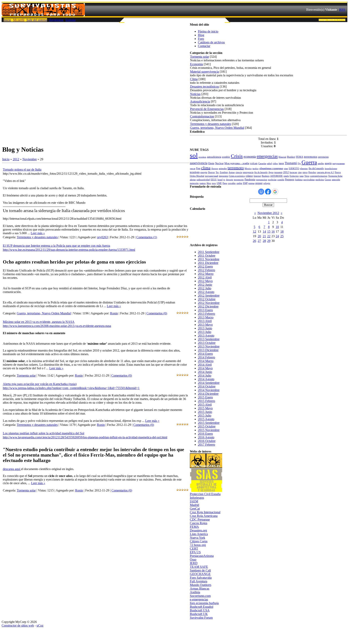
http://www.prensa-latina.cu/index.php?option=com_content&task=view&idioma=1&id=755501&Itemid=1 (71, 388)
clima (205, 168)
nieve (305, 172)
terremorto (239, 180)
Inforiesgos (197, 497)
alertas (193, 180)
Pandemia (250, 179)
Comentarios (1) (146, 237)
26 (254, 241)
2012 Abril (205, 277)
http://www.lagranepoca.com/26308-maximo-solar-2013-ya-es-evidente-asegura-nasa (57, 326)
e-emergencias (199, 599)
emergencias (267, 156)
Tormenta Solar (335, 176)
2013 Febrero (206, 313)
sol (194, 155)
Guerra (309, 162)
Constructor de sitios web (18, 625)
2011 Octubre (206, 255)
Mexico (248, 168)
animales (223, 168)
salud (269, 163)
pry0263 (102, 237)
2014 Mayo (205, 368)
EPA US (195, 552)
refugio (266, 183)
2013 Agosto (206, 335)
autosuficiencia (214, 156)
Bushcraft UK (199, 614)
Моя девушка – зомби (236, 163)
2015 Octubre (206, 426)
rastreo (203, 183)
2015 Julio (204, 415)
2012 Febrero (206, 270)
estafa (286, 176)
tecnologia (195, 172)
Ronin (114, 313)
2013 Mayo (205, 324)
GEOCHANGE (200, 574)
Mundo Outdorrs (200, 585)
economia (250, 156)
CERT (194, 548)
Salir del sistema (36, 20)
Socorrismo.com (200, 595)
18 (282, 231)
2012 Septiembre (209, 295)
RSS (342, 9)
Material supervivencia (204, 71)
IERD (194, 563)
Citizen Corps (198, 541)
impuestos (223, 176)
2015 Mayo (205, 408)
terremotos (310, 156)
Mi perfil (18, 20)
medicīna (319, 180)
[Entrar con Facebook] (268, 192)
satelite (321, 163)
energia (203, 172)
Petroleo (312, 172)
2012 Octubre (206, 299)
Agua (270, 172)
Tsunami (291, 163)
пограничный (211, 176)
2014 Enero (205, 353)
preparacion (261, 180)
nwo (214, 183)
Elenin (211, 163)
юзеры (251, 183)
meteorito (194, 183)
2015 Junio (205, 412)
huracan (293, 172)
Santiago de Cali (200, 570)
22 (268, 236)
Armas (232, 172)
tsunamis (278, 172)
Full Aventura (198, 581)
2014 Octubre (206, 386)
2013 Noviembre (209, 346)
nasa (302, 176)
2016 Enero (205, 433)
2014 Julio (204, 375)
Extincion (294, 176)
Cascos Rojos (198, 523)
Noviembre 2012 (268, 213)
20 (259, 236)
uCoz (40, 625)
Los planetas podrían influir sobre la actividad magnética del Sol (43, 433)
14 (264, 231)
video (275, 163)
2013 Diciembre (208, 350)
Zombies (224, 172)
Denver (211, 172)
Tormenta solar (26, 375)
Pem (198, 168)
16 (273, 231)
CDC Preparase (200, 519)
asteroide (336, 180)
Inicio (7, 20)
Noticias (195, 94)
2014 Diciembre (208, 393)
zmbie (239, 183)
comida (280, 180)
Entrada (71, 20)
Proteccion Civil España (205, 494)
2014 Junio (205, 372)
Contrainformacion (202, 116)
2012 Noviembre (209, 303)
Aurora (214, 168)
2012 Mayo (205, 281)
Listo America (199, 534)
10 (277, 227)
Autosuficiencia (200, 101)
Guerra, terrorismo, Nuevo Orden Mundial (44, 313)
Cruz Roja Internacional (205, 512)
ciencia (238, 172)
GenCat (195, 508)
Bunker (291, 156)
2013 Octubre (206, 342)
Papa (225, 183)
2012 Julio (204, 288)
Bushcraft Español (201, 606)
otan (286, 168)
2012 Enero (205, 266)
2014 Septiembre (209, 382)
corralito (232, 183)
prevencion (323, 156)
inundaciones (331, 168)
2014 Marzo (205, 361)
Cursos (328, 180)
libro (209, 183)
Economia (196, 64)
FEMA (299, 156)
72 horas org (198, 545)
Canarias (262, 163)
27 (259, 241)
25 (282, 236)
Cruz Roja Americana (204, 516)
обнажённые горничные (271, 168)
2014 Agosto (206, 379)
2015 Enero (205, 397)
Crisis (237, 156)
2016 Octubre (206, 441)
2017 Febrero (206, 444)
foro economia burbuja (204, 603)
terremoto (236, 168)
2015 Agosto (206, 419)
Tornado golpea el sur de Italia (22, 169)
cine (300, 172)
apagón (328, 163)
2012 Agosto (206, 292)
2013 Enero (205, 310)
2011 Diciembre (208, 263)
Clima (194, 79)
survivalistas (309, 180)
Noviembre (29, 159)
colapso (249, 175)
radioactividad (203, 180)
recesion (202, 157)
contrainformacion (318, 176)
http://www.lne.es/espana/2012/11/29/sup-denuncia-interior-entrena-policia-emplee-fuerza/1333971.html (69, 249)
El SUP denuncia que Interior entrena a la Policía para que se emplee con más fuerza (56, 245)
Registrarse (56, 20)
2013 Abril (205, 321)
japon (281, 163)
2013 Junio (205, 328)
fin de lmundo (261, 172)
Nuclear (219, 163)
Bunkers (265, 176)
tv (224, 180)
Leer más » (38, 233)
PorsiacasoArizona (202, 556)
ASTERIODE (276, 176)
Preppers (289, 179)
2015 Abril (205, 404)
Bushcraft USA (200, 610)
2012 (16, 159)
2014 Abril (205, 364)
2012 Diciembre (208, 306)
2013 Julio (204, 332)
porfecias (272, 180)
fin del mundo (316, 168)
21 (264, 236)
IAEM (194, 501)
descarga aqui (12, 469)
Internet (257, 176)
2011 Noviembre (208, 259)
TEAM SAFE (199, 566)
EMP (245, 183)
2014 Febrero (206, 357)
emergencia (248, 172)
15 (268, 231)
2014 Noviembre (209, 390)
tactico (255, 168)
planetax (304, 168)
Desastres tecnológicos (204, 86)
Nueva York (197, 537)
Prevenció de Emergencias (207, 109)
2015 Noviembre (209, 430)
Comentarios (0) (156, 313)
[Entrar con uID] (261, 192)
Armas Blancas (199, 588)
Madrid (194, 505)
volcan (254, 163)
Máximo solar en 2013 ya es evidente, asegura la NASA (39, 321)
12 (254, 231)
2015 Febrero (206, 401)
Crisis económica (237, 176)
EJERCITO (294, 168)
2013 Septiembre (209, 339)
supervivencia (198, 163)
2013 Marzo (205, 317)
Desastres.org (198, 530)
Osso (193, 559)
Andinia (195, 592)
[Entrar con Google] (275, 191)
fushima (299, 180)
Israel (220, 180)
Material (282, 157)
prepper (259, 183)
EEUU (214, 180)
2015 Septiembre (209, 422)
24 (277, 236)
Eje (299, 163)
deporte (229, 180)
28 (264, 241)
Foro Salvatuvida (201, 577)
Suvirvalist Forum (201, 617)
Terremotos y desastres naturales (37, 237)
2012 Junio (205, 284)
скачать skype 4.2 (325, 172)
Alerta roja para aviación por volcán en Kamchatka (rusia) (40, 384)
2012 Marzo (205, 273)
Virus (306, 176)
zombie (226, 156)
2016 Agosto (206, 437)
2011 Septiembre (208, 252)
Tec (217, 172)
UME (219, 183)
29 (268, 241)
